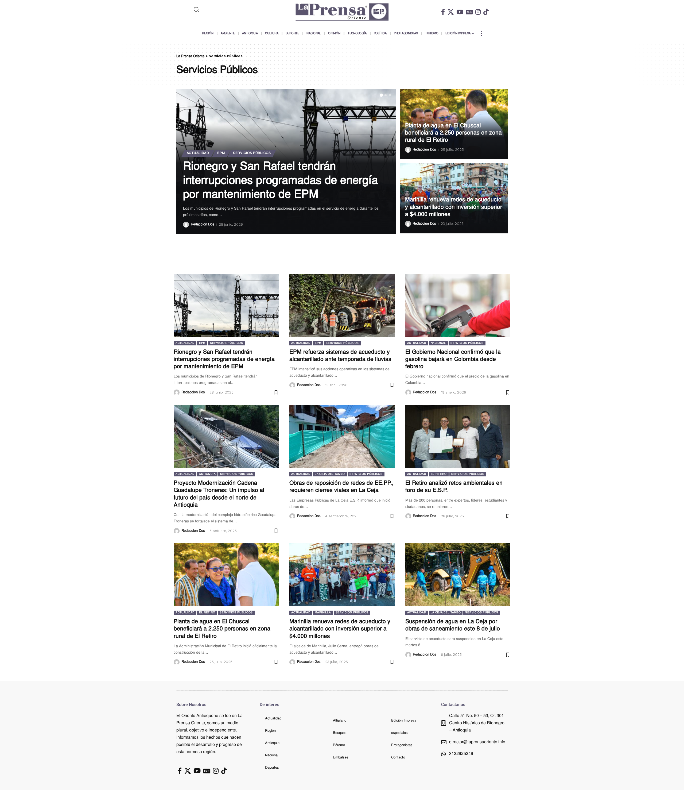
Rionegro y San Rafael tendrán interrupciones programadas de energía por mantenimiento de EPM (280, 181)
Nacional (438, 343)
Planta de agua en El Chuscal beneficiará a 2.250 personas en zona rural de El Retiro (453, 133)
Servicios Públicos (252, 153)
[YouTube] (460, 12)
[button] (381, 95)
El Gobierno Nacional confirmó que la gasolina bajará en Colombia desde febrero (453, 359)
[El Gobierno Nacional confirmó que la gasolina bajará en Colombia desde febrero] (457, 305)
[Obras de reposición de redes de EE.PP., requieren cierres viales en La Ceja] (341, 436)
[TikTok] (486, 12)
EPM (221, 153)
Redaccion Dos (202, 224)
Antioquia (207, 474)
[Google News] (469, 12)
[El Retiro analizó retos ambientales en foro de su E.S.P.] (457, 436)
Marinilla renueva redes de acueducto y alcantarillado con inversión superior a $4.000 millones (453, 207)
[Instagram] (478, 12)
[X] (450, 12)
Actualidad (198, 153)
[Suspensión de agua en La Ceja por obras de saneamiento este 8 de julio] (457, 574)
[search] (218, 9)
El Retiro (439, 474)
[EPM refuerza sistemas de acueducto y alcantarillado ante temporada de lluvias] (341, 305)
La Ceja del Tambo (330, 474)
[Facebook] (443, 12)
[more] (481, 33)
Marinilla (323, 612)
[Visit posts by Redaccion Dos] (186, 225)
